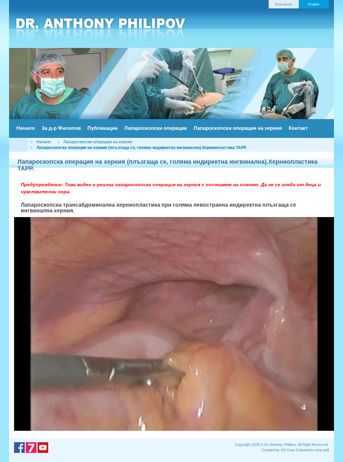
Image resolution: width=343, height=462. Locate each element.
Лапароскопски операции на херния (238, 128)
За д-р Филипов (61, 128)
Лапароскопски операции (155, 128)
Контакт (298, 128)
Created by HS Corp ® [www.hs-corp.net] (295, 450)
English (314, 4)
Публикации (102, 128)
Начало (25, 128)
